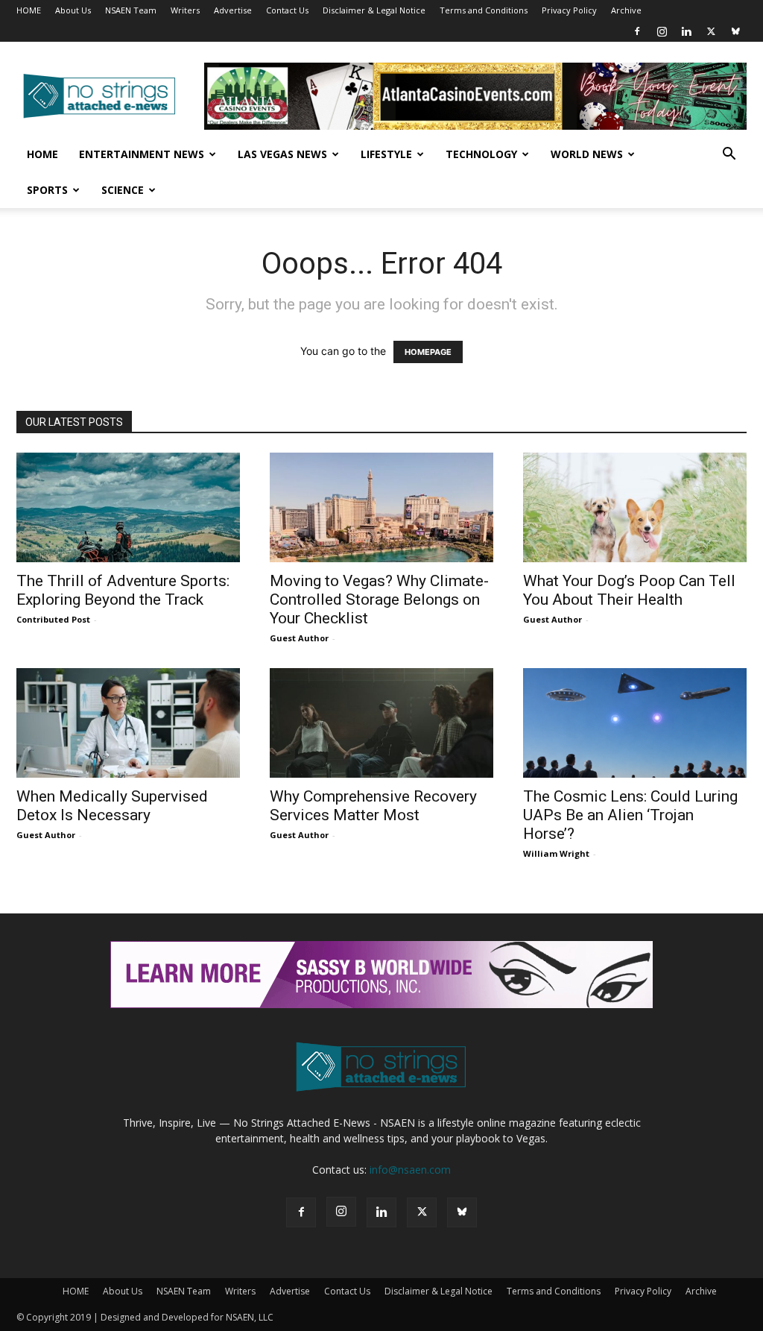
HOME (28, 10)
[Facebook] (637, 31)
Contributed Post (53, 619)
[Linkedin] (686, 31)
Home (42, 154)
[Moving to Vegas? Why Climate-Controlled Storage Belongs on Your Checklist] (381, 507)
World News (587, 154)
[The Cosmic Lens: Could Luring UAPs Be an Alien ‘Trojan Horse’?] (635, 723)
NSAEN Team (130, 10)
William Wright (556, 853)
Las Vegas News (282, 154)
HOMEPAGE (428, 352)
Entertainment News (141, 154)
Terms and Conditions (484, 10)
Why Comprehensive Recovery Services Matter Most (373, 805)
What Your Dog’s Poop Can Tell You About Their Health (629, 590)
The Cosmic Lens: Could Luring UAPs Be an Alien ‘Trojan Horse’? (630, 815)
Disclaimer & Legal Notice (374, 10)
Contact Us (287, 10)
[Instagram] (661, 31)
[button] (729, 155)
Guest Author (299, 638)
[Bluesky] (735, 31)
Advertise (233, 10)
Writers (185, 10)
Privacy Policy (569, 10)
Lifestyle (386, 154)
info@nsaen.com (410, 1169)
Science (122, 190)
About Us (73, 10)
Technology (481, 154)
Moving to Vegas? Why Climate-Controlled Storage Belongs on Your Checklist (379, 599)
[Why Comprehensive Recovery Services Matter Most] (381, 723)
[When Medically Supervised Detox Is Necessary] (128, 723)
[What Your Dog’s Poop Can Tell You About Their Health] (635, 507)
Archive (626, 10)
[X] (711, 31)
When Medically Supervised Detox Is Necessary (112, 805)
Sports (47, 190)
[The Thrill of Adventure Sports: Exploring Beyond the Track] (128, 507)
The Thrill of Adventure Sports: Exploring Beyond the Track (122, 590)
